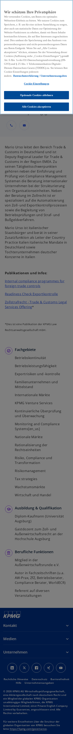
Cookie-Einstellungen (36, 83)
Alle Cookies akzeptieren (36, 106)
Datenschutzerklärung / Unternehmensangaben (40, 75)
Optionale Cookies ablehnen (36, 95)
